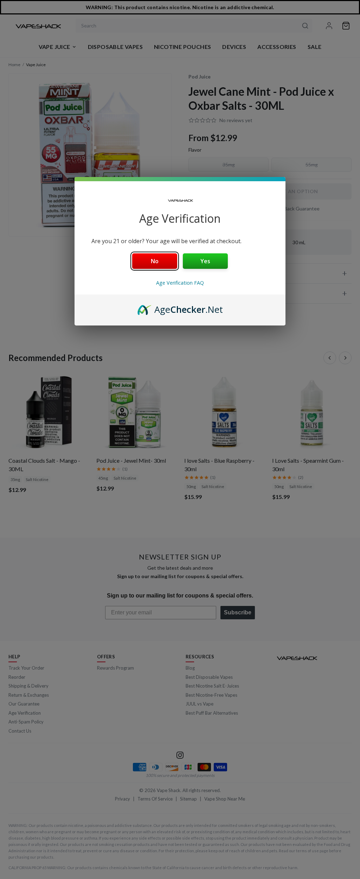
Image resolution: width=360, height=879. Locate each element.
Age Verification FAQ (180, 282)
